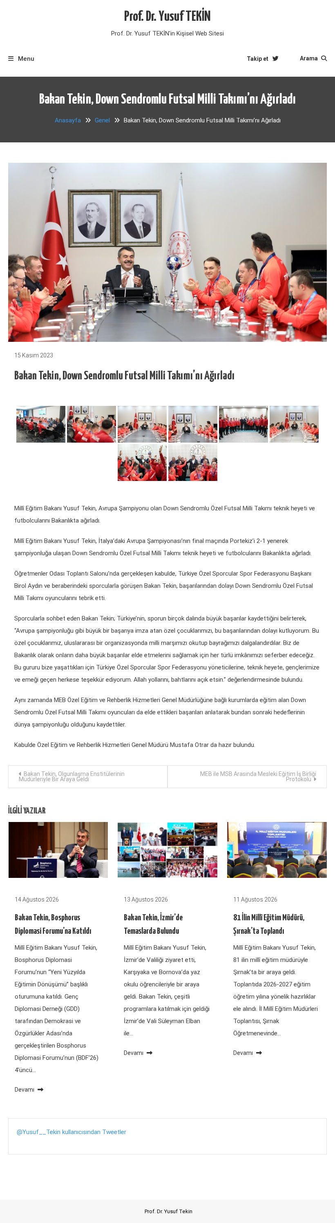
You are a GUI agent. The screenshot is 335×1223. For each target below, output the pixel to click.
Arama (309, 58)
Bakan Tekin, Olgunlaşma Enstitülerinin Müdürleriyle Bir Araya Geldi (72, 776)
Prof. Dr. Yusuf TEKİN (167, 17)
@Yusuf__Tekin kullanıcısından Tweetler (71, 1132)
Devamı (25, 1089)
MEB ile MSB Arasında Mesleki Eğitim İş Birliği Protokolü (258, 776)
